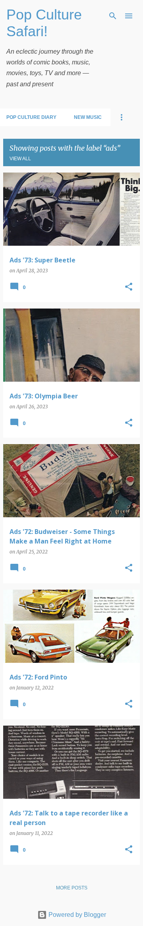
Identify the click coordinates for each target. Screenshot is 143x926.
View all (20, 158)
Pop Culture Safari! (44, 22)
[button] (128, 287)
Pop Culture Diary (31, 117)
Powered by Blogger (76, 914)
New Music (88, 117)
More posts (71, 888)
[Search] (113, 15)
